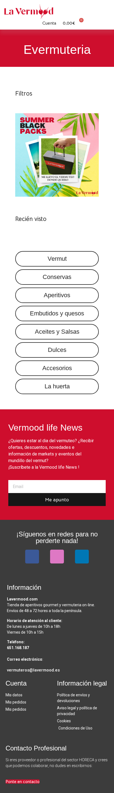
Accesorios (57, 368)
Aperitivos (57, 295)
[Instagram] (57, 556)
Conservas (57, 276)
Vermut (57, 258)
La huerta (57, 386)
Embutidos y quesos (57, 313)
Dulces (57, 349)
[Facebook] (32, 556)
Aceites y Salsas (57, 331)
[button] (105, 9)
